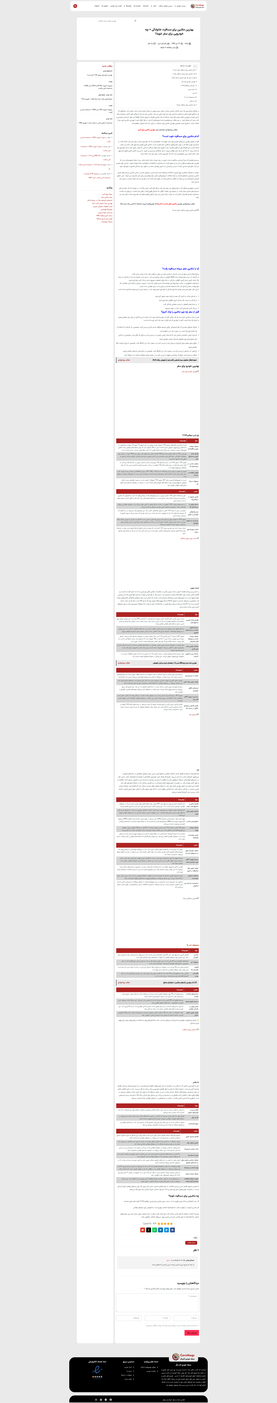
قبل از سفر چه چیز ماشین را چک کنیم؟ (183, 78)
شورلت (110, 81)
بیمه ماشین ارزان (106, 197)
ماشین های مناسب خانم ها (167, 204)
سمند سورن (191, 89)
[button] (75, 6)
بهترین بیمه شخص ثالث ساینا (102, 203)
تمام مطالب (191, 1243)
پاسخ (168, 1260)
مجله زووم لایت (107, 194)
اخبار (154, 6)
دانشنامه (146, 6)
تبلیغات (96, 6)
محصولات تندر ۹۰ (189, 97)
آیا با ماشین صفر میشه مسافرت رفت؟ (184, 74)
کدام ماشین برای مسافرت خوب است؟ (184, 70)
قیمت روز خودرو (116, 6)
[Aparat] (101, 1400)
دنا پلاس (191, 101)
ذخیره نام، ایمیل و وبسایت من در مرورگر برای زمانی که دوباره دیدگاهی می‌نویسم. (171, 1325)
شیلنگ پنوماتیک (106, 222)
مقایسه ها (137, 6)
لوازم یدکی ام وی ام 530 (104, 219)
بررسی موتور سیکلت (165, 6)
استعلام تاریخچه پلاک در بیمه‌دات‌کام (100, 200)
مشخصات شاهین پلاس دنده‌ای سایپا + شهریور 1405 (95, 123)
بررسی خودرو (181, 6)
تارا (193, 93)
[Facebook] (111, 1400)
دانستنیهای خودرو (107, 71)
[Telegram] (106, 1400)
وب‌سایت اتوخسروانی (105, 212)
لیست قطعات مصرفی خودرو (102, 206)
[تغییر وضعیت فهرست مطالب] (194, 66)
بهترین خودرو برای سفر (188, 82)
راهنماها (128, 6)
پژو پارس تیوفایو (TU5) (187, 86)
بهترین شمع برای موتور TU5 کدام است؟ (99, 75)
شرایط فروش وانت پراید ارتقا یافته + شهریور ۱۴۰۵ (96, 99)
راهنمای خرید (162, 43)
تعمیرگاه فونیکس (106, 209)
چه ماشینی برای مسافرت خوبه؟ (185, 105)
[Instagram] (96, 1400)
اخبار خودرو (109, 95)
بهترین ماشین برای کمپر (146, 130)
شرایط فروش (101, 95)
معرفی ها (105, 6)
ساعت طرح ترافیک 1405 (104, 215)
